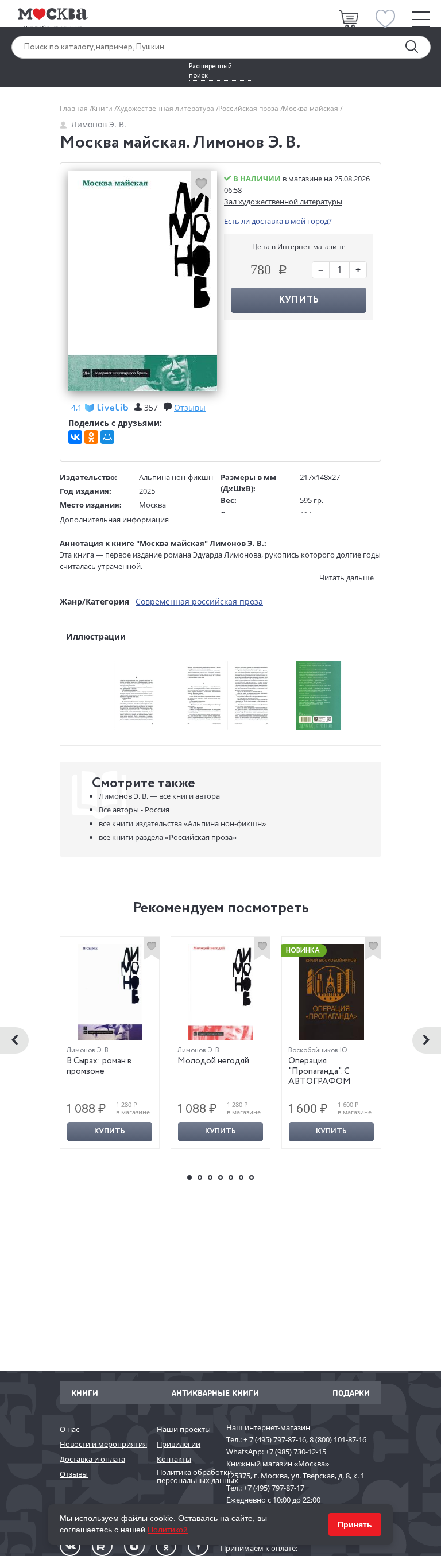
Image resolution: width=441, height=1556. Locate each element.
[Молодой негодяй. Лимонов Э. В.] (220, 992)
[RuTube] (102, 1545)
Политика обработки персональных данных (186, 1476)
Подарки (351, 1393)
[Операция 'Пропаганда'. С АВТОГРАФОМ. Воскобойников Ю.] (331, 992)
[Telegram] (134, 1545)
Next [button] (426, 1040)
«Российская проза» (168, 837)
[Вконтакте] (70, 1545)
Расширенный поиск (210, 71)
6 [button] (241, 1177)
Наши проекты (184, 1429)
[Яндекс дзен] (198, 1545)
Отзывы (74, 1474)
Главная (75, 108)
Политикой (168, 1529)
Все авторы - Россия (134, 809)
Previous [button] (14, 1040)
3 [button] (210, 1177)
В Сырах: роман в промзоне (99, 1066)
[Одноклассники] (91, 437)
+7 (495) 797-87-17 (273, 1488)
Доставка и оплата (92, 1459)
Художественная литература (166, 108)
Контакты (174, 1459)
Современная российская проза (199, 601)
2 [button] (200, 1177)
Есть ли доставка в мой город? (278, 221)
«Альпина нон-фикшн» (182, 823)
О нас (69, 1429)
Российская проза (249, 108)
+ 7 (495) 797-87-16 (274, 1439)
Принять (355, 1524)
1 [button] (189, 1177)
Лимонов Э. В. (98, 124)
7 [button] (251, 1177)
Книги (103, 108)
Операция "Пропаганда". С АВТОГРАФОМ (319, 1071)
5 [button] (231, 1177)
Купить (109, 1131)
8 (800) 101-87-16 (338, 1439)
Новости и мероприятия (102, 1444)
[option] (110, 1042)
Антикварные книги (215, 1393)
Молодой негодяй (213, 1061)
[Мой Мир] (107, 437)
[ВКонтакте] (75, 437)
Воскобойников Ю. (318, 1050)
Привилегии (178, 1444)
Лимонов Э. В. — (159, 796)
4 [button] (220, 1177)
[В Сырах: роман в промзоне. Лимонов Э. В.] (110, 992)
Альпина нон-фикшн (176, 477)
